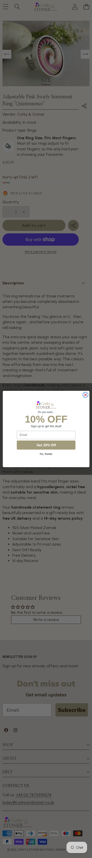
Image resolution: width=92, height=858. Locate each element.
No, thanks (46, 454)
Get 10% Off (46, 445)
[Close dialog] (85, 395)
